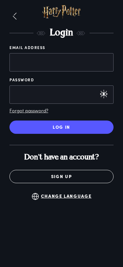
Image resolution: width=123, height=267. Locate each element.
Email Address (27, 47)
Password (21, 80)
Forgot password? (28, 110)
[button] (15, 16)
